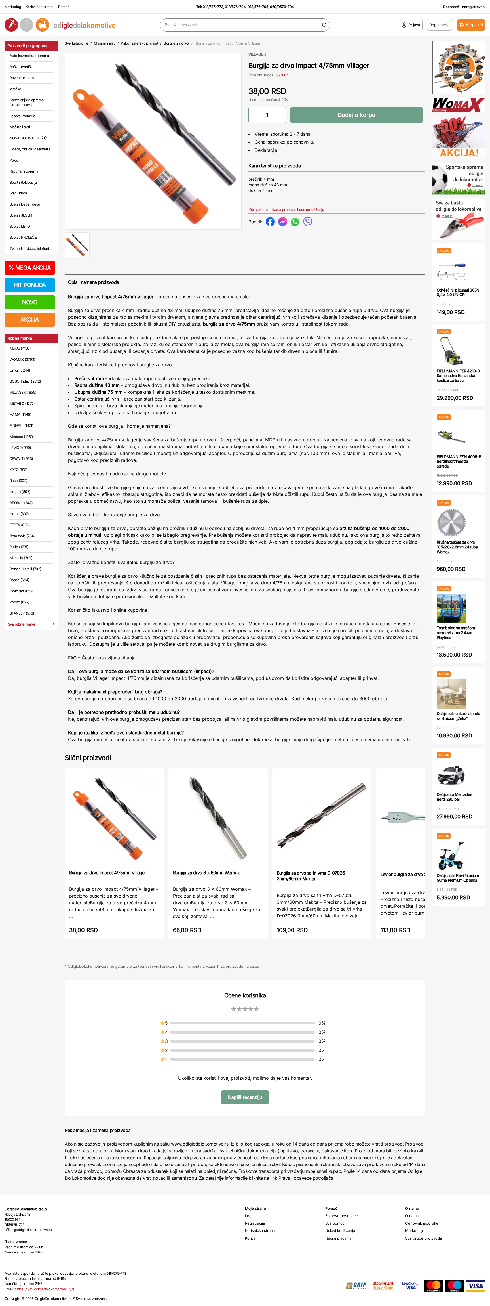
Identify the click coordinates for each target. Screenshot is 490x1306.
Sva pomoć (335, 1223)
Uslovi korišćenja (340, 1230)
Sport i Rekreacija (23, 182)
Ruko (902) (19, 480)
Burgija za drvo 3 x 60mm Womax (206, 872)
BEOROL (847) (21, 502)
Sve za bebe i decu (25, 204)
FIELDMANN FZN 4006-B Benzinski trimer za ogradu (459, 461)
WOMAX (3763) (22, 359)
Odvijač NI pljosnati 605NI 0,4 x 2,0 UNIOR (458, 292)
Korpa (250, 1238)
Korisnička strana (40, 7)
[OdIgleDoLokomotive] (61, 25)
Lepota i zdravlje (22, 116)
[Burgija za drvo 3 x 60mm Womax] (218, 818)
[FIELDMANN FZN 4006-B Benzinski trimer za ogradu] (451, 437)
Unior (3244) (20, 370)
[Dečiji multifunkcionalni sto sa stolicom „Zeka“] (451, 694)
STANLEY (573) (22, 613)
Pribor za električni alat (139, 43)
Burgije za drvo (176, 43)
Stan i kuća (18, 193)
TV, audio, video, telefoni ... (31, 248)
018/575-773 (213, 7)
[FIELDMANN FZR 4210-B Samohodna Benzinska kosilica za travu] (451, 351)
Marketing (13, 7)
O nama (412, 1215)
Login (250, 1215)
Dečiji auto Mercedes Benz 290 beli (454, 797)
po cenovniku (300, 142)
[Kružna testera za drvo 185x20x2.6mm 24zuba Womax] (451, 523)
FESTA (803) (20, 525)
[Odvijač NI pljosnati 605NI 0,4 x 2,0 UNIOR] (451, 271)
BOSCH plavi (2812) (25, 381)
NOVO (29, 302)
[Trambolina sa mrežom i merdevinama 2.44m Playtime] (451, 608)
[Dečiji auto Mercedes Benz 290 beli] (451, 775)
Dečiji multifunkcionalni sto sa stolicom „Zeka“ (458, 716)
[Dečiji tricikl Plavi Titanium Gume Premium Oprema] (451, 856)
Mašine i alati (20, 127)
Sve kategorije (76, 43)
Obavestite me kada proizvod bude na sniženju (286, 209)
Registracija (255, 1223)
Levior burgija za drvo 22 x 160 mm (415, 874)
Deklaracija (266, 150)
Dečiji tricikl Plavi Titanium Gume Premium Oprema (458, 877)
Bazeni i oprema (22, 78)
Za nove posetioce (341, 1215)
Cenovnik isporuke (421, 1223)
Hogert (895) (20, 491)
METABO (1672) (22, 403)
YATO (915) (19, 469)
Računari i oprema (24, 171)
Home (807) (19, 514)
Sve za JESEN (21, 215)
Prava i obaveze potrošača (305, 1178)
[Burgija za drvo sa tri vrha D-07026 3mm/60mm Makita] (322, 818)
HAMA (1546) (20, 414)
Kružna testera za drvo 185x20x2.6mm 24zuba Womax (457, 547)
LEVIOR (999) (20, 447)
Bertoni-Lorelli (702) (25, 569)
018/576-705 (258, 7)
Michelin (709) (21, 557)
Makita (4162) (20, 348)
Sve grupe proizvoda (423, 1238)
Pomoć (63, 7)
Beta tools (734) (22, 536)
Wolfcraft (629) (21, 591)
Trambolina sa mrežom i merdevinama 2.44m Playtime (456, 632)
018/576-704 (235, 7)
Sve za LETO (20, 226)
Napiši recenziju (245, 1097)
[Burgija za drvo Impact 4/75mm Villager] (114, 818)
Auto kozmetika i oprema (29, 55)
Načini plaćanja (338, 1238)
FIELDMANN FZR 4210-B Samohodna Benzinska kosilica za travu (458, 375)
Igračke (15, 89)
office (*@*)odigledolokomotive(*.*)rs (44, 1289)
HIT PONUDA (30, 285)
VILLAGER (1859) (23, 392)
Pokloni (15, 160)
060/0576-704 (282, 7)
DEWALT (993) (21, 458)
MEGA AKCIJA (30, 267)
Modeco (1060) (22, 436)
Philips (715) (19, 546)
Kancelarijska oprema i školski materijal (27, 102)
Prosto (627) (19, 602)
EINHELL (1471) (21, 425)
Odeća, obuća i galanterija (30, 149)
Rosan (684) (19, 580)
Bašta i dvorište (22, 66)
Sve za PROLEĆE (23, 237)
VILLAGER (257, 54)
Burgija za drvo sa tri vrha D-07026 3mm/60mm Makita (311, 875)
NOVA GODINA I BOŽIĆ (28, 138)
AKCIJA (29, 319)
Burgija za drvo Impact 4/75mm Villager (107, 872)
